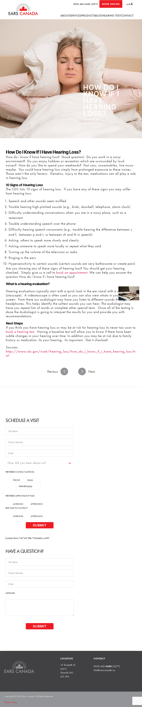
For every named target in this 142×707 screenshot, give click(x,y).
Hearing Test (111, 15)
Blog (98, 15)
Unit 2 (63, 668)
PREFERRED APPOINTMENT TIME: (20, 495)
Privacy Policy (10, 702)
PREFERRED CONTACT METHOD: (20, 471)
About (64, 15)
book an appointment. (72, 272)
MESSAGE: (10, 593)
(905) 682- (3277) (107, 666)
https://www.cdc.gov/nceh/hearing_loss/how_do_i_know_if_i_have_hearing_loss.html (70, 353)
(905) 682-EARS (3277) (85, 4)
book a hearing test (20, 331)
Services (75, 15)
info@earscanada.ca (104, 670)
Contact (127, 15)
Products (88, 15)
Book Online (111, 4)
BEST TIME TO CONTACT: (17, 508)
